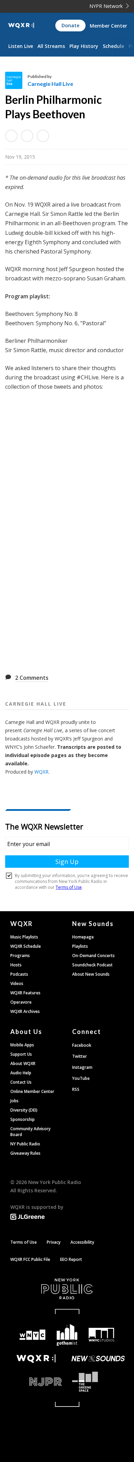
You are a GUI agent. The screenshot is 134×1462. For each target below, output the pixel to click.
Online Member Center (32, 1091)
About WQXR (22, 1063)
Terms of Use (23, 1242)
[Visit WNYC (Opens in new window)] (32, 1335)
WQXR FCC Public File (30, 1259)
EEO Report (71, 1259)
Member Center (108, 25)
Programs (20, 955)
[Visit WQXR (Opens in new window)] (36, 1358)
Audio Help (20, 1073)
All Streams (51, 46)
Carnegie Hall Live (50, 83)
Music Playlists (24, 937)
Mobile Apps (22, 1045)
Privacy (53, 1242)
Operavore (21, 1002)
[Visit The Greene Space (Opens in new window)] (98, 1382)
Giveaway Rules (25, 1153)
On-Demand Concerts (93, 955)
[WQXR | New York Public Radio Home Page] (21, 25)
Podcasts (19, 974)
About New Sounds (91, 974)
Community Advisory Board (30, 1131)
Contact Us (21, 1082)
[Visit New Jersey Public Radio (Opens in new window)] (36, 1382)
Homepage (83, 937)
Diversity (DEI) (23, 1110)
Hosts (16, 965)
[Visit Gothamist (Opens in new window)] (67, 1335)
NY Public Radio (25, 1144)
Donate (70, 25)
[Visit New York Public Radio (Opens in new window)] (67, 1289)
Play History (83, 46)
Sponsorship (22, 1119)
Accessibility (82, 1242)
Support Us (21, 1054)
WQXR (41, 771)
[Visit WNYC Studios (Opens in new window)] (101, 1335)
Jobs (14, 1101)
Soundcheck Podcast (92, 965)
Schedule (113, 46)
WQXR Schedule (25, 946)
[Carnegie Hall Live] (16, 80)
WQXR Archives (25, 1011)
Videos (16, 983)
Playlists (80, 946)
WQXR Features (25, 993)
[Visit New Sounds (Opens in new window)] (98, 1358)
